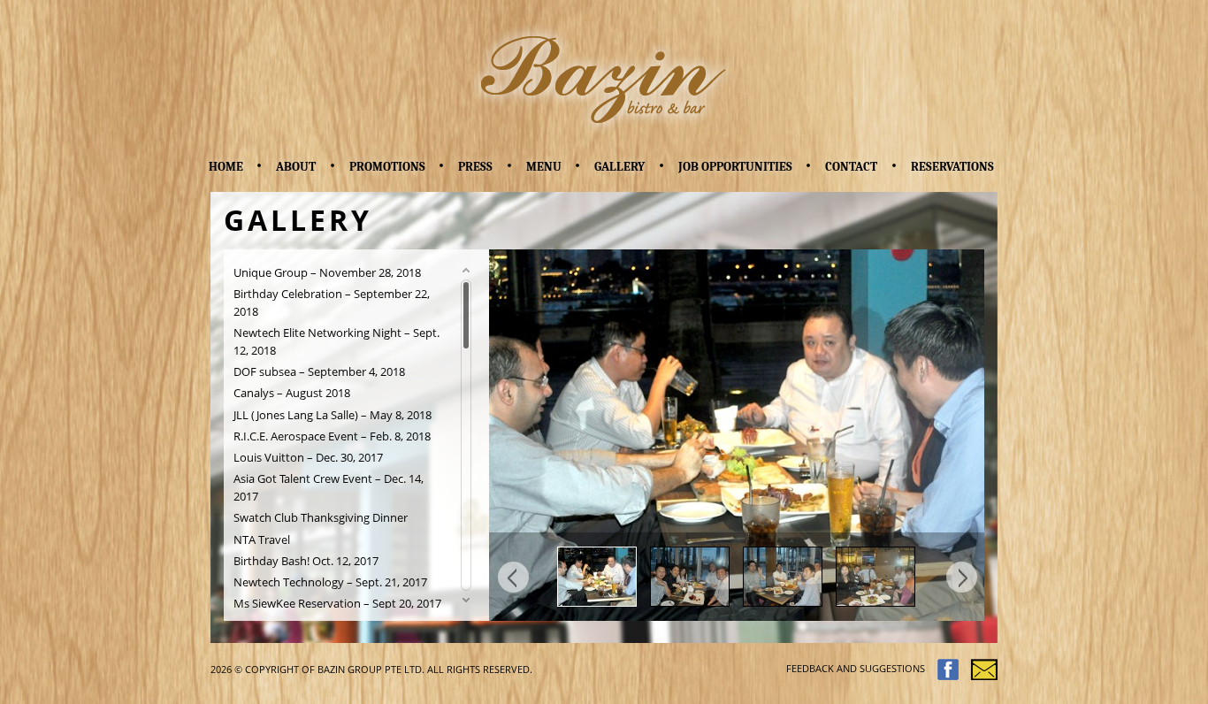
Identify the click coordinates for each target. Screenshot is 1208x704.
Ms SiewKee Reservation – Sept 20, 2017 (337, 603)
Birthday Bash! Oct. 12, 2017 (305, 561)
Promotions (387, 166)
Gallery (619, 166)
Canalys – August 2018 (291, 393)
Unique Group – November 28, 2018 (327, 272)
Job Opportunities (735, 166)
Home (226, 166)
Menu (544, 166)
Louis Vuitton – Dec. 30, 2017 (308, 457)
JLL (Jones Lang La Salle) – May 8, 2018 (332, 415)
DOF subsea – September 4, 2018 (319, 371)
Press (475, 166)
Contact (851, 166)
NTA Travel (261, 539)
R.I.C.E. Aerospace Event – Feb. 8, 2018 (332, 436)
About (296, 166)
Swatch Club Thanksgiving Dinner (320, 517)
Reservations (952, 166)
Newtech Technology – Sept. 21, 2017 (330, 582)
